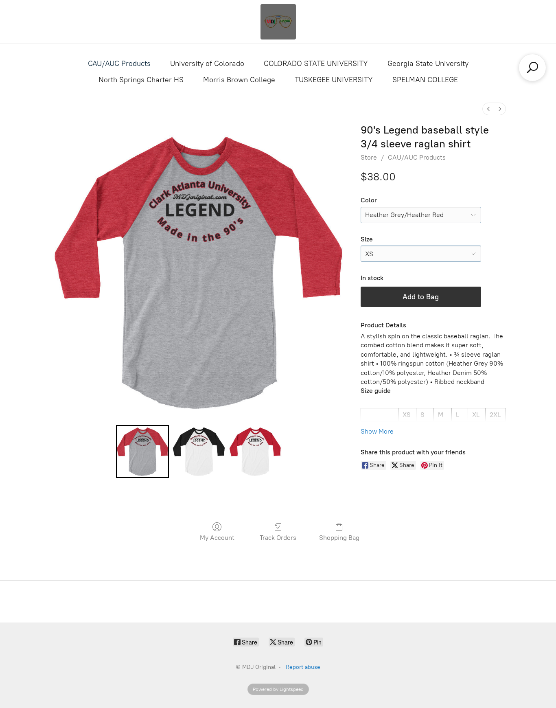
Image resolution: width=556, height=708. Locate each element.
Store (369, 157)
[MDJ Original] (278, 21)
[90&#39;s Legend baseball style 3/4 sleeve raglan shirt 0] (142, 451)
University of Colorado (207, 63)
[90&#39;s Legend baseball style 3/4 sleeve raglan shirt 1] (198, 451)
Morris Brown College (239, 79)
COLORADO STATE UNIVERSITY (316, 63)
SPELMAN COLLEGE (425, 79)
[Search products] (532, 67)
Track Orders (278, 537)
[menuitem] (488, 109)
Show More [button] (377, 431)
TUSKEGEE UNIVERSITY (334, 79)
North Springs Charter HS (141, 79)
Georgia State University (427, 63)
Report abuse (303, 667)
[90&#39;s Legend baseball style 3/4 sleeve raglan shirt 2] (255, 451)
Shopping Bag (339, 537)
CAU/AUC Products (119, 63)
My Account (217, 537)
